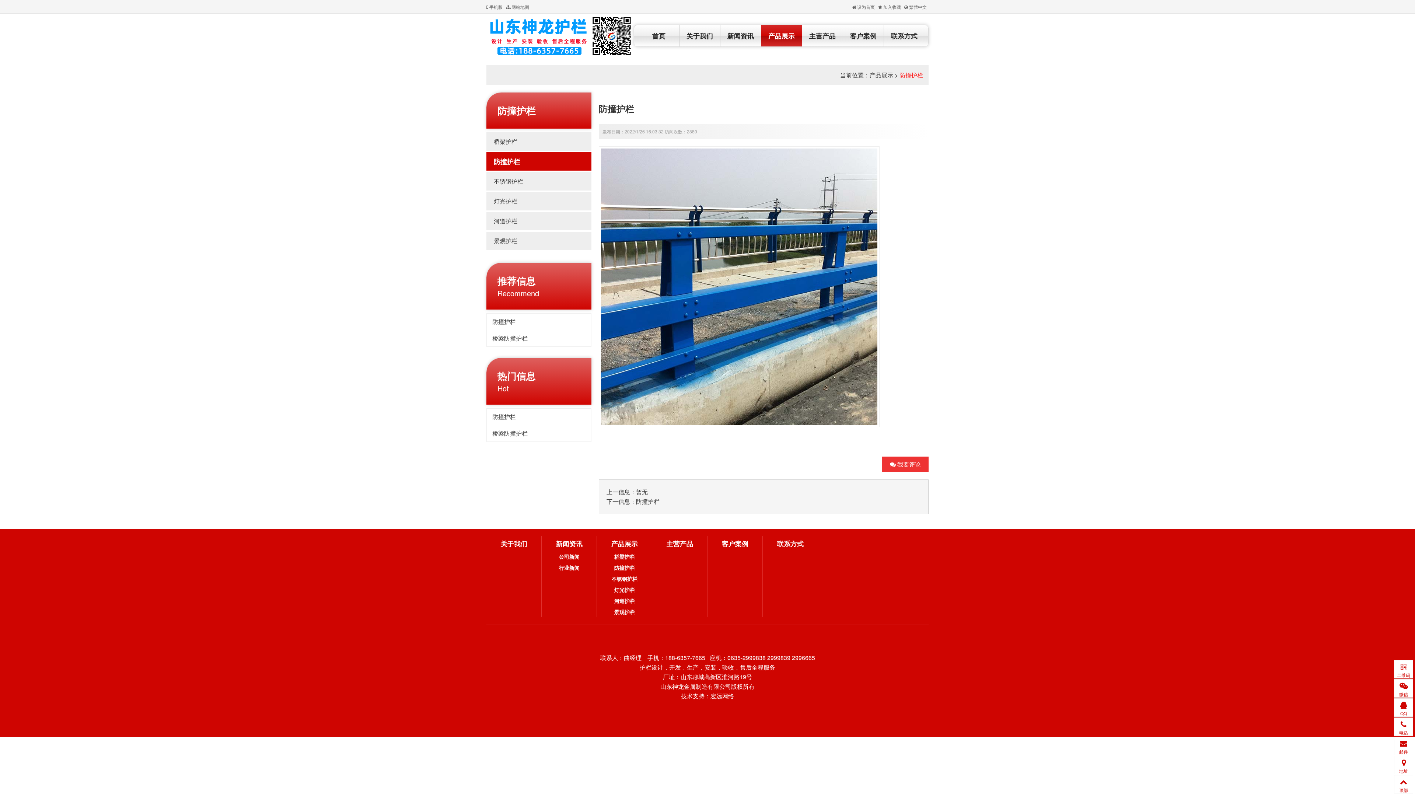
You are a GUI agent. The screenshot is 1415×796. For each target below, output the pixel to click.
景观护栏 (505, 241)
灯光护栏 (505, 201)
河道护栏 (505, 221)
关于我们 (699, 36)
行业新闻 (569, 567)
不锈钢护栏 (508, 181)
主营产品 (822, 36)
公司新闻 (569, 556)
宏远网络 (722, 696)
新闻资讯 (740, 36)
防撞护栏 (911, 75)
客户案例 (863, 36)
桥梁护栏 (505, 141)
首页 (658, 36)
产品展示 (781, 36)
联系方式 (904, 36)
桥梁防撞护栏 (510, 338)
